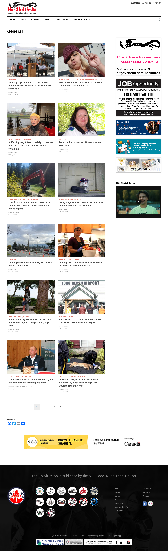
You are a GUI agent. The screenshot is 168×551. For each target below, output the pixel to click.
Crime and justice (76, 377)
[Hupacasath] (83, 492)
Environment (14, 199)
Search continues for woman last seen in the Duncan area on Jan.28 (81, 84)
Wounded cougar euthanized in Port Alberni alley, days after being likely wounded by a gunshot (78, 382)
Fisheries (35, 199)
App (119, 536)
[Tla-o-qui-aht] (72, 503)
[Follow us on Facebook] (145, 504)
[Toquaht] (83, 503)
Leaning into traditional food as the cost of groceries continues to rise (80, 264)
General (12, 79)
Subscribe (135, 3)
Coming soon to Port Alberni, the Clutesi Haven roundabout (30, 264)
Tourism (63, 316)
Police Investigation (69, 79)
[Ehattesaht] (61, 492)
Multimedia (62, 19)
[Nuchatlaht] (61, 503)
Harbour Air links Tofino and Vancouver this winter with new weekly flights (80, 321)
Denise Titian (13, 92)
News (23, 19)
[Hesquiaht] (72, 492)
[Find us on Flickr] (150, 504)
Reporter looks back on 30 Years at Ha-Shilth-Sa (80, 144)
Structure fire (15, 377)
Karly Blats (63, 209)
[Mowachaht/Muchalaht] (50, 503)
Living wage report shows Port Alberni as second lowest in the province (81, 204)
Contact (157, 3)
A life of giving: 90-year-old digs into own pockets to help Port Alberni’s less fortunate (30, 145)
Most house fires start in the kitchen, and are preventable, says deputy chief (30, 381)
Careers (35, 19)
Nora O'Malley (64, 89)
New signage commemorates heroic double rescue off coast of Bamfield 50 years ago (29, 85)
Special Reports (81, 19)
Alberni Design (104, 536)
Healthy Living (66, 260)
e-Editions (119, 510)
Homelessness (15, 139)
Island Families (86, 79)
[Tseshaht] (94, 503)
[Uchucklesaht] (40, 513)
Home (12, 19)
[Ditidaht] (50, 492)
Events (48, 19)
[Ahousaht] (40, 492)
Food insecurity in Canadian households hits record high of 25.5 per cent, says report (30, 322)
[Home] (22, 8)
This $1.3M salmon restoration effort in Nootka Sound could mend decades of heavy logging (29, 205)
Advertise (146, 3)
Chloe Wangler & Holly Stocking (20, 386)
